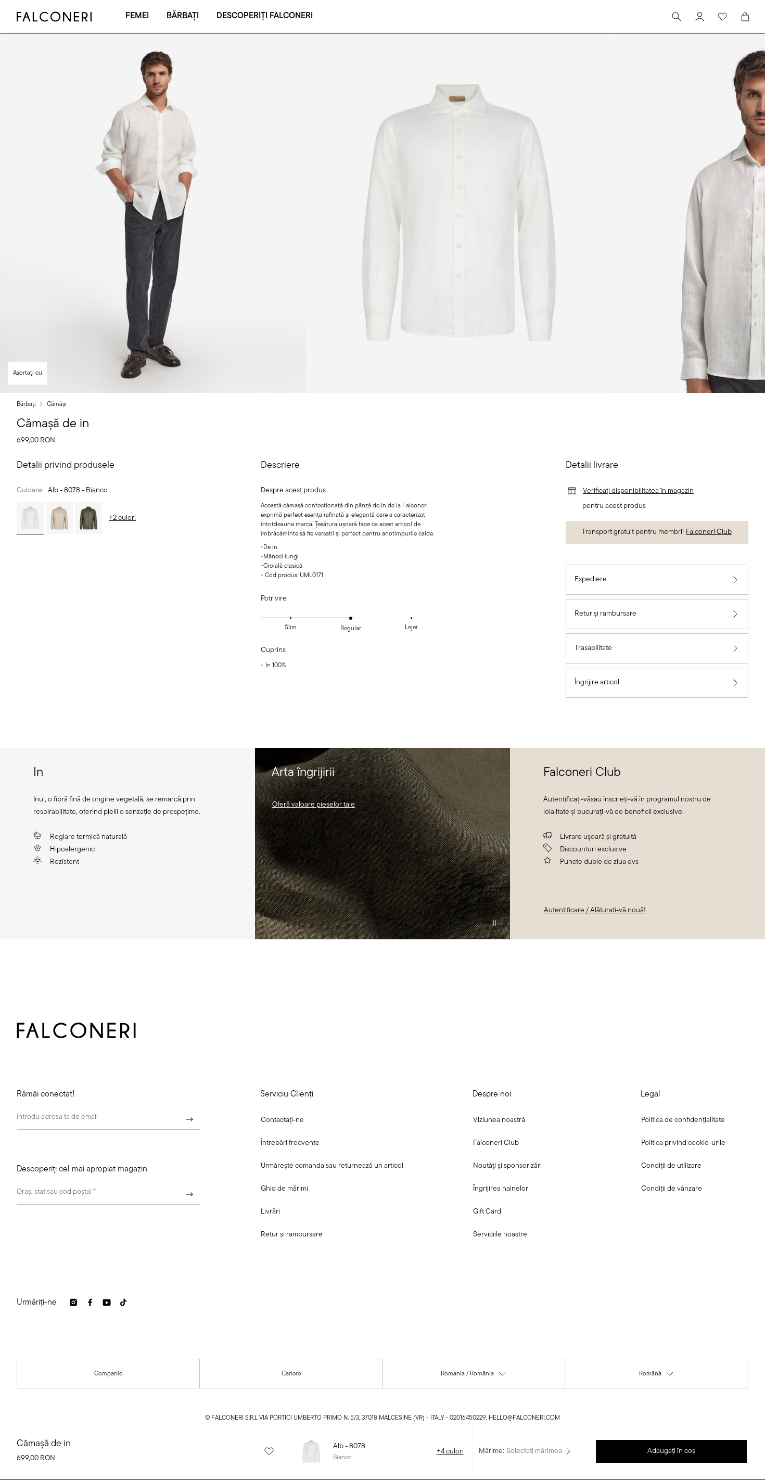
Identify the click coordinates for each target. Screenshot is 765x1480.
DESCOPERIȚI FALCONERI (264, 16)
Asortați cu (27, 373)
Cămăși (57, 404)
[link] (313, 805)
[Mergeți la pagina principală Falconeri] (54, 16)
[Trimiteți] (189, 1119)
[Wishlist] (722, 16)
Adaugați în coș (671, 1451)
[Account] (699, 16)
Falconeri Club (709, 532)
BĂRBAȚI (183, 16)
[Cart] (745, 16)
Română (656, 1376)
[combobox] (108, 1194)
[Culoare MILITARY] (88, 518)
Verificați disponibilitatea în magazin (638, 491)
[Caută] (676, 16)
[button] (748, 213)
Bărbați (26, 404)
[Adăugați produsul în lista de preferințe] (269, 1451)
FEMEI (137, 16)
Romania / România (474, 1376)
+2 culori (122, 518)
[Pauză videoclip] (494, 923)
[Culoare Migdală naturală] (59, 518)
